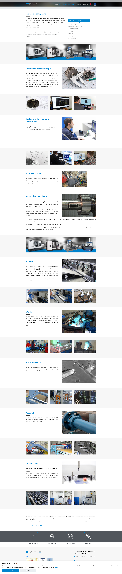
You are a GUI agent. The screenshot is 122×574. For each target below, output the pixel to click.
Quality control (72, 38)
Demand (88, 543)
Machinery (78, 4)
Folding (71, 31)
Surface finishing (73, 35)
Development (33, 543)
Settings (56, 567)
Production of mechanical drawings (77, 24)
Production (52, 543)
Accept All (10, 570)
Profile (55, 4)
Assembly (71, 36)
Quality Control (70, 543)
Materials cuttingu (73, 28)
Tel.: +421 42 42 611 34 (80, 560)
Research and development (75, 26)
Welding (71, 33)
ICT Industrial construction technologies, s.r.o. (37, 7)
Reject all (28, 570)
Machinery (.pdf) (38, 525)
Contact (85, 4)
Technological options (66, 4)
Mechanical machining (74, 29)
